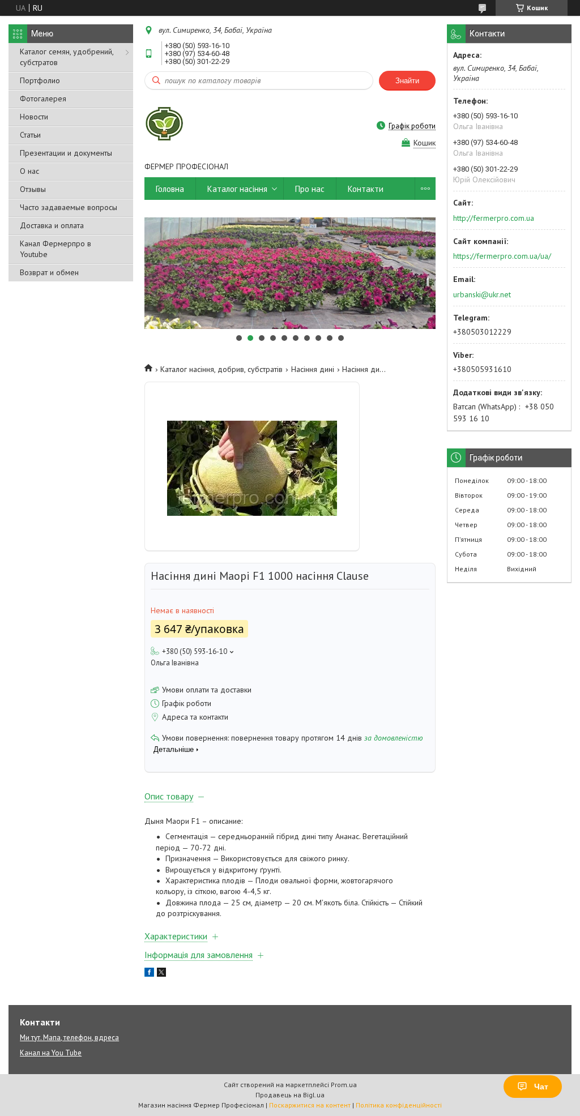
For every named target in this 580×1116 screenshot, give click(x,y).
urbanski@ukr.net (482, 294)
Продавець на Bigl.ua (290, 1095)
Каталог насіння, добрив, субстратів (221, 369)
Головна (170, 189)
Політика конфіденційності (399, 1105)
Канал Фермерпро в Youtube (55, 248)
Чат (541, 1086)
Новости (34, 117)
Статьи (30, 135)
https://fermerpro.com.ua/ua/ (502, 256)
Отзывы (33, 189)
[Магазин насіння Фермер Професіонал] (164, 125)
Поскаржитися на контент (310, 1105)
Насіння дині (312, 369)
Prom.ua (344, 1084)
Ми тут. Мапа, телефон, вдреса (69, 1037)
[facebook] (149, 974)
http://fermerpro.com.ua (493, 218)
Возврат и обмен (49, 272)
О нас (29, 171)
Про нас (310, 189)
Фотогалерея (43, 98)
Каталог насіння (237, 189)
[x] (161, 974)
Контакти (365, 189)
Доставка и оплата (52, 225)
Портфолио (40, 80)
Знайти (407, 80)
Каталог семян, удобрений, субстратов (66, 56)
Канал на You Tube (51, 1053)
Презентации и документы (66, 153)
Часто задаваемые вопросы (68, 207)
